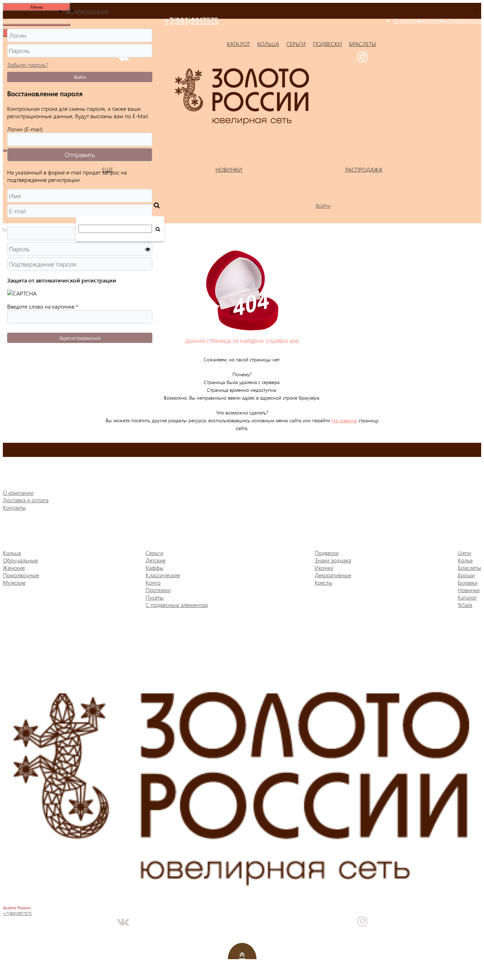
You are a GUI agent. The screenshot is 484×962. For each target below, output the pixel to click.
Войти (80, 77)
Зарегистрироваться (79, 338)
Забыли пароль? (27, 64)
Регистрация (93, 11)
